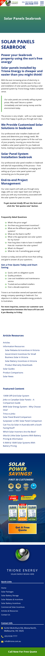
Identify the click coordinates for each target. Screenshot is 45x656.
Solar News (8, 376)
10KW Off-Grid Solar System (16, 395)
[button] (22, 528)
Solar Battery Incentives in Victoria (21, 361)
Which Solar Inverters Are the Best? (19, 431)
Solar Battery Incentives (11, 603)
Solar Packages (7, 591)
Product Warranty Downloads (18, 365)
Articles (6, 342)
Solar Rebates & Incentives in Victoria (22, 350)
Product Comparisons (13, 372)
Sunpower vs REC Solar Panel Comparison (22, 420)
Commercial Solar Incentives (13, 607)
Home (3, 588)
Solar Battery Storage (10, 595)
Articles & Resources (9, 611)
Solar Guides (9, 368)
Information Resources (13, 346)
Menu (42, 5)
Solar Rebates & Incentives (12, 599)
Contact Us (5, 614)
